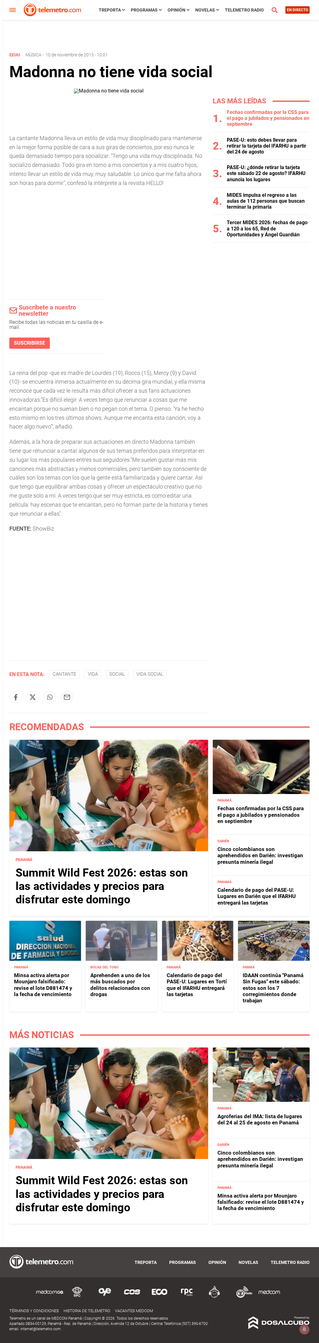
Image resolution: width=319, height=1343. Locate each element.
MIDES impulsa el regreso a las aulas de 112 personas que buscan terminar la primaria (266, 201)
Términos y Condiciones (34, 1310)
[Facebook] (15, 697)
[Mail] (67, 697)
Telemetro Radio (244, 10)
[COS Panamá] (132, 1297)
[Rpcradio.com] (187, 1297)
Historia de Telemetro (87, 1310)
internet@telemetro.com (40, 1329)
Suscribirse (29, 343)
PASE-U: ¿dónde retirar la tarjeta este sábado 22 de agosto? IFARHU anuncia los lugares (266, 173)
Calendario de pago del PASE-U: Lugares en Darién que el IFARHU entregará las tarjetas (256, 896)
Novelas (205, 10)
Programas (144, 10)
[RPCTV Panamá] (77, 1297)
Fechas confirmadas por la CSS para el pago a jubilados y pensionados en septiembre (268, 118)
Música (33, 54)
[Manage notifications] (304, 1329)
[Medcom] (269, 1297)
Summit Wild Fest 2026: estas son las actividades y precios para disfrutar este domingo (102, 886)
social (117, 674)
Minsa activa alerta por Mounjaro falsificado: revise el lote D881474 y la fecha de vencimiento (43, 984)
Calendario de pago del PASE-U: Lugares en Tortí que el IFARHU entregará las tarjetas (197, 984)
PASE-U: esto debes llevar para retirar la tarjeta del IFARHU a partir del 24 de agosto (266, 146)
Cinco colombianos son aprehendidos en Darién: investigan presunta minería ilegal (260, 855)
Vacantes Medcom (134, 1310)
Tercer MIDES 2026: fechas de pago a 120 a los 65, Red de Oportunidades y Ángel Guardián (267, 228)
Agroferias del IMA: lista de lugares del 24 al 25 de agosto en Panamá (259, 1119)
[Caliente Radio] (214, 1297)
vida (93, 674)
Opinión (176, 10)
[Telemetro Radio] (241, 1297)
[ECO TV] (159, 1297)
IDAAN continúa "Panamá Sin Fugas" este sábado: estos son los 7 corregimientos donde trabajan (273, 988)
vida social (149, 674)
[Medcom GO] (50, 1297)
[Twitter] (33, 697)
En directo (297, 10)
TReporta (110, 10)
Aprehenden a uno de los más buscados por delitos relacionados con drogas (120, 984)
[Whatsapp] (50, 697)
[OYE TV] (104, 1297)
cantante (64, 674)
